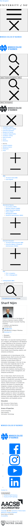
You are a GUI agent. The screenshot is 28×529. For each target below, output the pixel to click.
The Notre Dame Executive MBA (14, 242)
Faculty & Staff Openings (10, 496)
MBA (4, 176)
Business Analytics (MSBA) (13, 208)
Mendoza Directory (11, 298)
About (4, 139)
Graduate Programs (8, 127)
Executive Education (8, 130)
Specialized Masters (8, 205)
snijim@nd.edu (8, 328)
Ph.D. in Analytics (10, 273)
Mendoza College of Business (9, 512)
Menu (2, 102)
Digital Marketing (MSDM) (13, 210)
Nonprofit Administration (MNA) (14, 215)
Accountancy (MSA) (11, 206)
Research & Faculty (8, 132)
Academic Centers (8, 135)
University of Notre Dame (18, 510)
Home (3, 298)
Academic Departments (9, 134)
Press (4, 150)
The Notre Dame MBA (12, 177)
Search (2, 283)
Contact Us (4, 490)
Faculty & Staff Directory (10, 495)
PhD (4, 271)
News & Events (7, 137)
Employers (6, 148)
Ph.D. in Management (11, 275)
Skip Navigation (4, 1)
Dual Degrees (9, 179)
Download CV (7, 332)
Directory (5, 140)
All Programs (8, 102)
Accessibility (4, 516)
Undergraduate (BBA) (9, 280)
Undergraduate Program (9, 128)
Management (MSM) (11, 213)
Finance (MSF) (9, 212)
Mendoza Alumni (7, 147)
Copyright (4, 510)
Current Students (7, 145)
